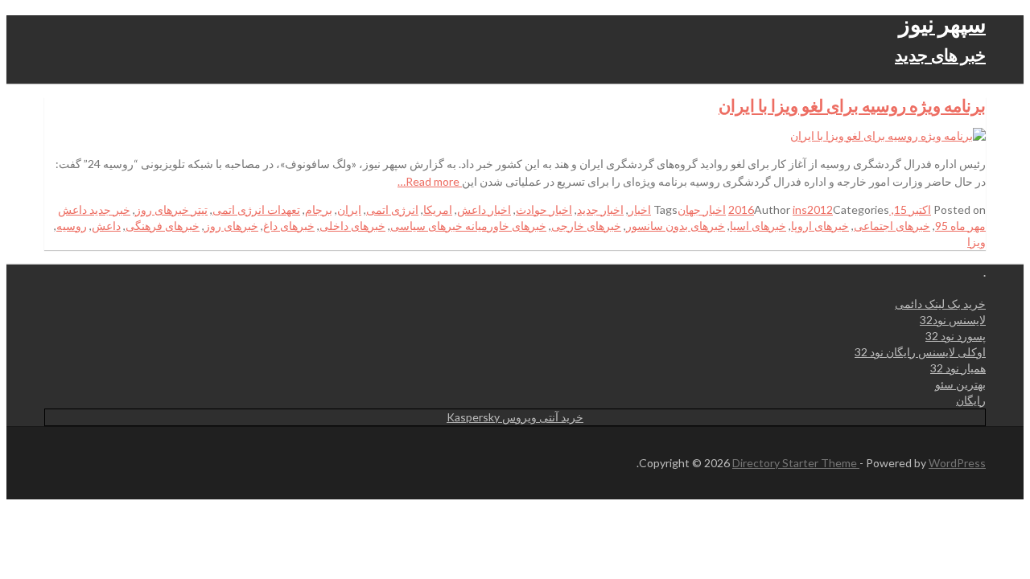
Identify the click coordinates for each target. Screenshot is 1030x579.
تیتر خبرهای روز (171, 209)
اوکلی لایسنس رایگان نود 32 (920, 352)
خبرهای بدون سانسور (675, 225)
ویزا (976, 241)
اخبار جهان (702, 209)
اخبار (639, 209)
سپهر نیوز (942, 23)
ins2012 (813, 209)
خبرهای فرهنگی (163, 225)
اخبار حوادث (544, 209)
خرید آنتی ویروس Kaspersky (515, 417)
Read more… (430, 181)
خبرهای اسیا (758, 225)
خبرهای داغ (289, 225)
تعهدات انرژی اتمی (256, 209)
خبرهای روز (231, 225)
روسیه (71, 225)
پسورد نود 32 (955, 336)
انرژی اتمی (392, 209)
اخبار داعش (484, 209)
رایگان (971, 400)
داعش (106, 225)
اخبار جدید (600, 209)
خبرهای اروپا (820, 225)
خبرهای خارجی (586, 225)
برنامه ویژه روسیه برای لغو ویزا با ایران (852, 105)
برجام (318, 209)
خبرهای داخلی (352, 225)
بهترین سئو (960, 384)
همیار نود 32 (958, 368)
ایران (349, 209)
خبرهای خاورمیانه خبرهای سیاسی (468, 225)
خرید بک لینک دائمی (940, 303)
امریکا (437, 209)
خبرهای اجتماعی (892, 225)
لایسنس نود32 (953, 319)
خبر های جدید (940, 54)
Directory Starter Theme (795, 463)
